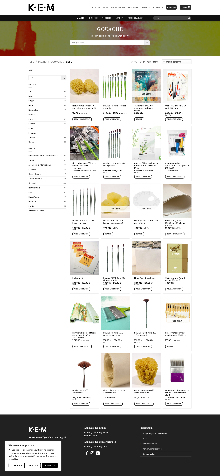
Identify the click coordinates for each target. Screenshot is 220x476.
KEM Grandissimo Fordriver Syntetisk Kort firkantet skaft (177, 392)
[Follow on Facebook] (87, 454)
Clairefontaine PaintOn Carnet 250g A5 (175, 279)
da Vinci (32, 183)
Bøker (31, 96)
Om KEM (146, 7)
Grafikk (93, 18)
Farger (31, 100)
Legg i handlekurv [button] (82, 119)
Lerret (119, 18)
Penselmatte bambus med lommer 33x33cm (175, 334)
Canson (32, 169)
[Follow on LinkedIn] (98, 454)
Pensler (32, 124)
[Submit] (189, 18)
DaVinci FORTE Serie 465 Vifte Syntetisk (145, 334)
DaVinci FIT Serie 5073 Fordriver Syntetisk (113, 334)
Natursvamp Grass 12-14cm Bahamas (144, 391)
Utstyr (31, 142)
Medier (32, 114)
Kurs (105, 7)
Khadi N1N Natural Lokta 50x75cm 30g (114, 391)
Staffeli (32, 137)
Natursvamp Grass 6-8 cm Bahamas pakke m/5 (84, 107)
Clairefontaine (35, 178)
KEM (30, 192)
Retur (145, 438)
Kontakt (158, 7)
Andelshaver (118, 7)
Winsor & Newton (36, 210)
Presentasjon (135, 18)
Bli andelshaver (150, 443)
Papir (31, 119)
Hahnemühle (34, 188)
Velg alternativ (112, 119)
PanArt (32, 206)
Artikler (95, 7)
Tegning (106, 18)
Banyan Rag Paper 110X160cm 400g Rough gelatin (175, 223)
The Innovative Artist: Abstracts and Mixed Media (144, 108)
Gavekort (134, 7)
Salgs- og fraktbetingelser (155, 433)
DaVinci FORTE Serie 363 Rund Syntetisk (83, 221)
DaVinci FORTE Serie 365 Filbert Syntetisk (114, 279)
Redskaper (33, 133)
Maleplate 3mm (79, 278)
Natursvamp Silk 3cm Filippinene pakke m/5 (113, 221)
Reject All (33, 465)
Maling (81, 18)
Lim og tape (34, 110)
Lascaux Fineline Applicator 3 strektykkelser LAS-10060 (177, 165)
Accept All (50, 465)
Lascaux (32, 201)
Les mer (139, 119)
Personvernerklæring (152, 449)
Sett (30, 91)
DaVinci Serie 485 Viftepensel (80, 391)
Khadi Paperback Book (144, 278)
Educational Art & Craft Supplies (43, 155)
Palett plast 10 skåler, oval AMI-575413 (146, 221)
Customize (16, 465)
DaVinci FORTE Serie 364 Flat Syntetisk (114, 164)
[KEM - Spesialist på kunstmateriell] (41, 7)
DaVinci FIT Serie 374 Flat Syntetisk (114, 107)
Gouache (56, 61)
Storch (32, 160)
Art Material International (40, 165)
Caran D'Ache (35, 174)
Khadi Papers (34, 197)
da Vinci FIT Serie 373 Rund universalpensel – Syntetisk (84, 165)
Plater (31, 128)
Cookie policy (149, 454)
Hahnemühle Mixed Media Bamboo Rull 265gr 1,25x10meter (84, 335)
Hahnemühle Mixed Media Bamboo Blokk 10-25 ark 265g (146, 165)
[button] (171, 7)
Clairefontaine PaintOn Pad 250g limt (175, 107)
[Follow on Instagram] (92, 454)
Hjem (31, 61)
